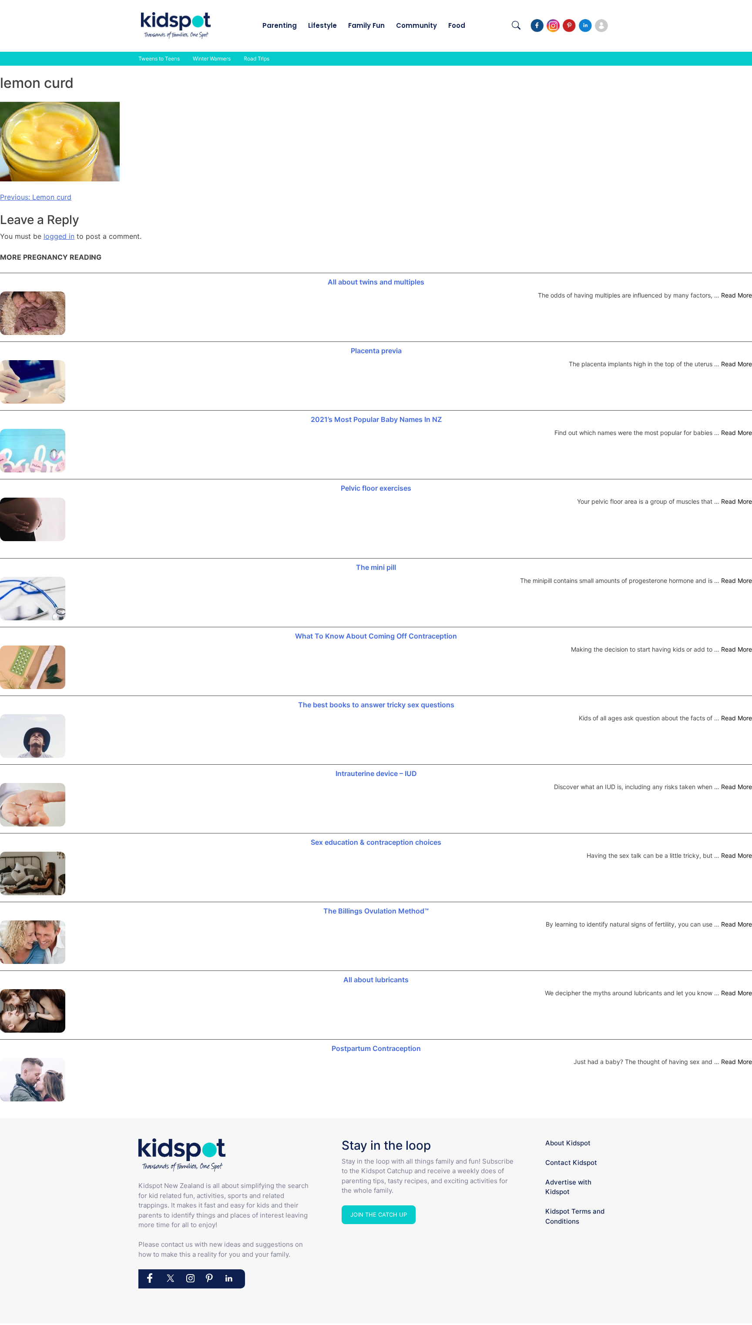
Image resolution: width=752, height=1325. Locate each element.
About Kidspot (568, 1143)
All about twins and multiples (376, 282)
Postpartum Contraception (376, 1048)
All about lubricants (376, 979)
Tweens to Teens (159, 58)
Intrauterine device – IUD (376, 773)
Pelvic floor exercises (376, 488)
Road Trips (256, 58)
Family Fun (366, 25)
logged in (59, 236)
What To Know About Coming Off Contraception (376, 636)
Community (416, 25)
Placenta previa (376, 350)
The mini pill (376, 567)
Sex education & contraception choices (376, 842)
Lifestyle (322, 25)
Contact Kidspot (571, 1162)
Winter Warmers (212, 58)
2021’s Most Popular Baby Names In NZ (376, 419)
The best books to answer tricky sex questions (376, 704)
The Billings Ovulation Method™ (376, 911)
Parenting (279, 25)
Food (456, 25)
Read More (736, 295)
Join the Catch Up (378, 1214)
